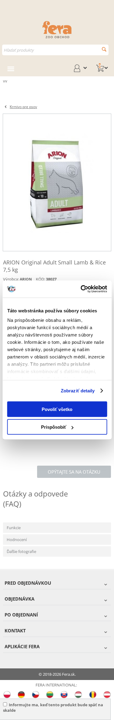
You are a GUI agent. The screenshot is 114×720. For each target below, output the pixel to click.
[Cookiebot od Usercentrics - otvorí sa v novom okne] (81, 289)
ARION (26, 279)
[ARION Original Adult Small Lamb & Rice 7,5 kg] (57, 182)
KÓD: (40, 279)
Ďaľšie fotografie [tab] (21, 551)
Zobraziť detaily (78, 390)
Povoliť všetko (57, 409)
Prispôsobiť (53, 427)
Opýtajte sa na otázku (74, 472)
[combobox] (55, 50)
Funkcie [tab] (14, 527)
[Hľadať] (104, 49)
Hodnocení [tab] (17, 539)
